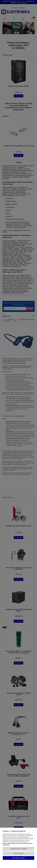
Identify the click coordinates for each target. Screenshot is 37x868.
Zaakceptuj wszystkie (18, 858)
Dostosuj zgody (18, 853)
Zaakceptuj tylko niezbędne (18, 848)
